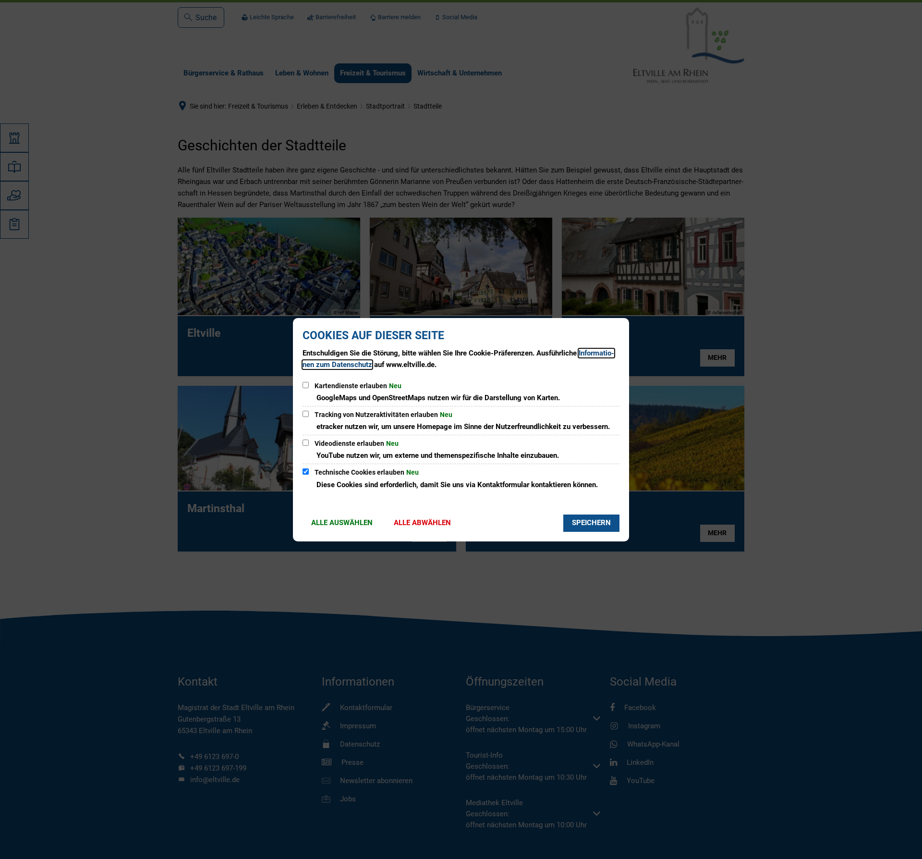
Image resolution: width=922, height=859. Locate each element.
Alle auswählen (342, 522)
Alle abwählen (422, 522)
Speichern (591, 522)
